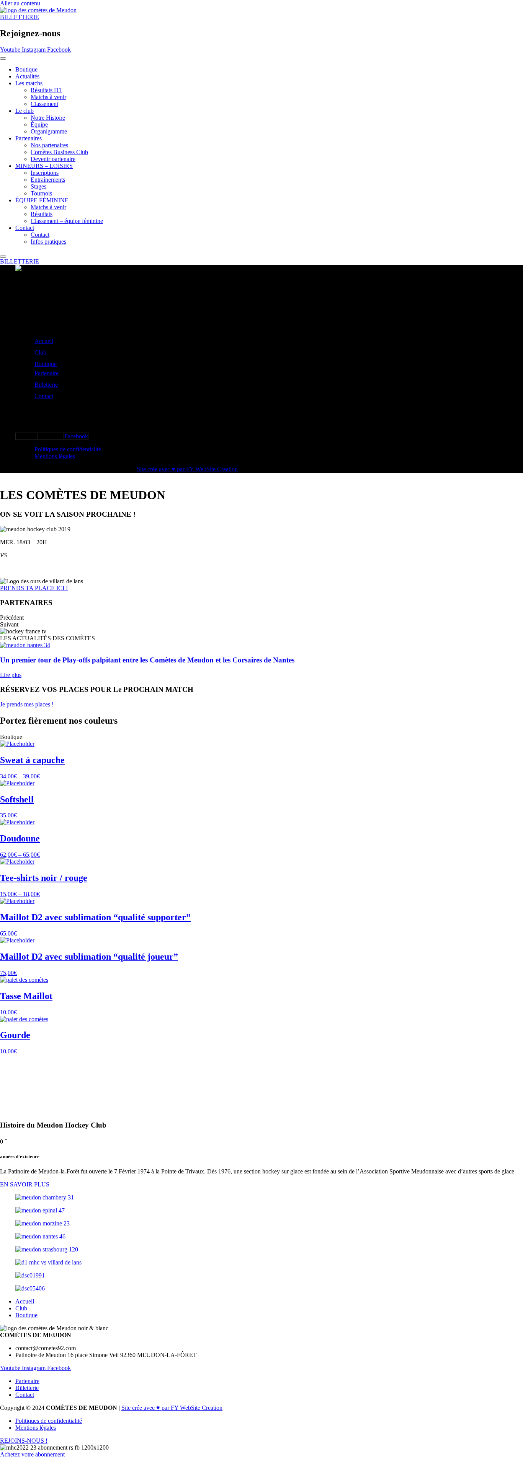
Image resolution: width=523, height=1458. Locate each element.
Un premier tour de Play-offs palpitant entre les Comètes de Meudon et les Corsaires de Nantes (147, 660)
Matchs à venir (48, 97)
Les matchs (28, 83)
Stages (38, 186)
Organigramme (49, 131)
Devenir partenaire (53, 159)
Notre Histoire (48, 117)
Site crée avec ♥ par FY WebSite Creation (187, 469)
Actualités (27, 76)
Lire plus (10, 675)
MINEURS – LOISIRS (44, 166)
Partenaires (28, 138)
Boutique (26, 69)
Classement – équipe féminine (67, 221)
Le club (24, 110)
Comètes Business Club (59, 152)
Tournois (41, 193)
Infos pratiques (48, 241)
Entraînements (48, 179)
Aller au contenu (20, 3)
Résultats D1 (46, 90)
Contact (24, 228)
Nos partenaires (49, 145)
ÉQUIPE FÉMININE (42, 200)
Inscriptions (45, 172)
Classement (44, 104)
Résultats (41, 214)
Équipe (39, 124)
